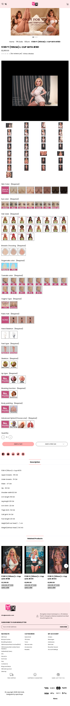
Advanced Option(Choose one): (19, 418)
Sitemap (3, 671)
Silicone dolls (28, 644)
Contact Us (4, 664)
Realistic (27, 649)
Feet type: (10, 343)
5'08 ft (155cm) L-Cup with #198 (11, 577)
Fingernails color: (13, 260)
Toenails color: (12, 275)
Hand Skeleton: (12, 328)
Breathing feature (6, 642)
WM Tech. (4, 637)
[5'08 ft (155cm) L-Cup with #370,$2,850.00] (35, 559)
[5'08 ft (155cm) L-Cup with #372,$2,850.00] (58, 559)
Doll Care (4, 659)
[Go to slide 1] (33, 37)
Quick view (5, 587)
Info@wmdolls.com (7, 615)
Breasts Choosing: (13, 245)
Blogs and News (6, 666)
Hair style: (10, 214)
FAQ (2, 661)
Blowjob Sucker (5, 639)
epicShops (19, 694)
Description (35, 462)
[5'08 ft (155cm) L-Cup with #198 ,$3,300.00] (12, 559)
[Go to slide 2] (35, 37)
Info (2, 654)
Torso (26, 642)
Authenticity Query (6, 651)
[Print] (13, 454)
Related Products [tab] (35, 538)
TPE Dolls (27, 639)
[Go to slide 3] (36, 37)
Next (66, 566)
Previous (4, 566)
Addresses (51, 642)
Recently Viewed (53, 647)
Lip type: (9, 373)
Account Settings (53, 649)
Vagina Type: (11, 299)
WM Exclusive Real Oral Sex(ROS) (11, 644)
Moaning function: (13, 388)
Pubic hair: (10, 314)
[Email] (8, 454)
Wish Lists (50, 644)
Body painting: (12, 403)
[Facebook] (3, 454)
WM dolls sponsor (6, 669)
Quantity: (5, 433)
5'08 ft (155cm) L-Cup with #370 (34, 577)
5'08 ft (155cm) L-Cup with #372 (57, 577)
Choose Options (7, 585)
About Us (4, 656)
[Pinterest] (23, 454)
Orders (50, 637)
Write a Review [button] (28, 54)
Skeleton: (9, 358)
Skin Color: (10, 184)
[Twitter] (18, 454)
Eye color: (10, 199)
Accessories (28, 647)
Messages (51, 639)
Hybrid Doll (28, 637)
